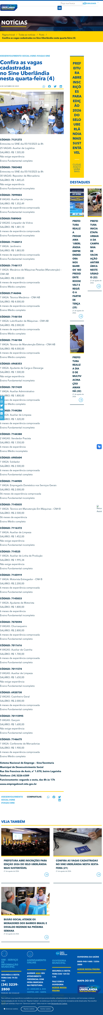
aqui (38, 973)
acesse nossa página (88, 969)
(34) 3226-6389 (20, 776)
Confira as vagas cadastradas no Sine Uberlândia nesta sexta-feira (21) (77, 865)
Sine (33, 56)
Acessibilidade (89, 3)
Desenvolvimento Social (15, 56)
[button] (60, 8)
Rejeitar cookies (29, 1009)
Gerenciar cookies (11, 1009)
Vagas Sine (44, 56)
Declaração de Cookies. (59, 1003)
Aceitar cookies (45, 1009)
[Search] (85, 3)
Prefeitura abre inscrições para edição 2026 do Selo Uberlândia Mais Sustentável (25, 865)
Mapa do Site (85, 981)
